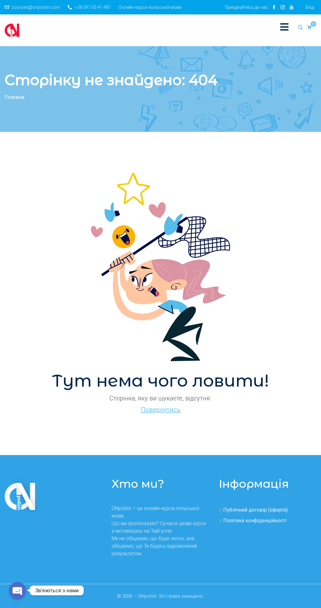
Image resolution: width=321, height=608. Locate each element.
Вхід (310, 7)
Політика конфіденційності (255, 521)
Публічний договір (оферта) (255, 510)
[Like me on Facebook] (274, 7)
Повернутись (161, 409)
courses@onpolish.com (36, 7)
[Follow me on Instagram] (283, 7)
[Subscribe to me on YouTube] (291, 7)
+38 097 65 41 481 (93, 7)
